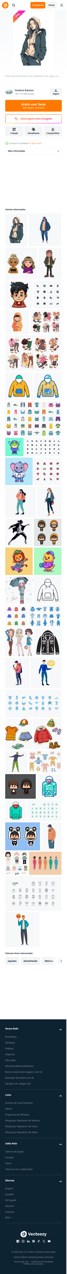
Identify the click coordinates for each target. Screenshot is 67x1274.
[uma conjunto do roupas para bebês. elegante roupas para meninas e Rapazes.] (21, 1060)
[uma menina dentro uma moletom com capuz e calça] (16, 229)
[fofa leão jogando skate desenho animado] (19, 738)
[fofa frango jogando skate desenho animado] (19, 767)
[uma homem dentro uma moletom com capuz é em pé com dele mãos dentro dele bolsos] (46, 907)
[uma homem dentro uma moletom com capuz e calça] (21, 264)
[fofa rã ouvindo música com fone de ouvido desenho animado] (14, 543)
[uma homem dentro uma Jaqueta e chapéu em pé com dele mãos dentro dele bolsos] (15, 1190)
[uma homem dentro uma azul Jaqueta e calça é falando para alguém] (20, 939)
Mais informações (16, 151)
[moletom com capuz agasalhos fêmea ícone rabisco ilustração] (19, 482)
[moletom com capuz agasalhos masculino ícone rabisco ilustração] (17, 1111)
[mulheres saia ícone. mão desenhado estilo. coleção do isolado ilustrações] (45, 822)
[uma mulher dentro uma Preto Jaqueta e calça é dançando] (44, 677)
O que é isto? (35, 143)
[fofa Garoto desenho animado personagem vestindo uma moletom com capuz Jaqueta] (19, 709)
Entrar (52, 5)
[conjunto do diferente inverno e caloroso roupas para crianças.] (19, 1033)
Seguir (56, 93)
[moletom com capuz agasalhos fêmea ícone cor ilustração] (19, 454)
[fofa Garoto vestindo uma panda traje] (22, 1161)
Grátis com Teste (33, 105)
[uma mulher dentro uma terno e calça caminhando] (17, 679)
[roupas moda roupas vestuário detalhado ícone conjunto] (22, 1135)
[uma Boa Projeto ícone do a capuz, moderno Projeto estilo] (19, 906)
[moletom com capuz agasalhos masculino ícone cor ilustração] (41, 1109)
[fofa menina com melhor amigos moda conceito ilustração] (21, 298)
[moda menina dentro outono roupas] (19, 796)
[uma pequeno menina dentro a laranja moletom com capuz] (46, 361)
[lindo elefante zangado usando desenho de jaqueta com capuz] (19, 587)
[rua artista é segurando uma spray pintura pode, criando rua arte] (45, 1029)
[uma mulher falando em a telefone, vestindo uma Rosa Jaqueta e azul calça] (20, 646)
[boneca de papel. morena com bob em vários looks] (38, 1187)
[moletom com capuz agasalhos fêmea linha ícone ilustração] (19, 825)
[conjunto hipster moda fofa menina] (19, 877)
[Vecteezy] (5, 5)
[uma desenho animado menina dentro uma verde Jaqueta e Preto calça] (16, 331)
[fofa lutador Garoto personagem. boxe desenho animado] (20, 1085)
